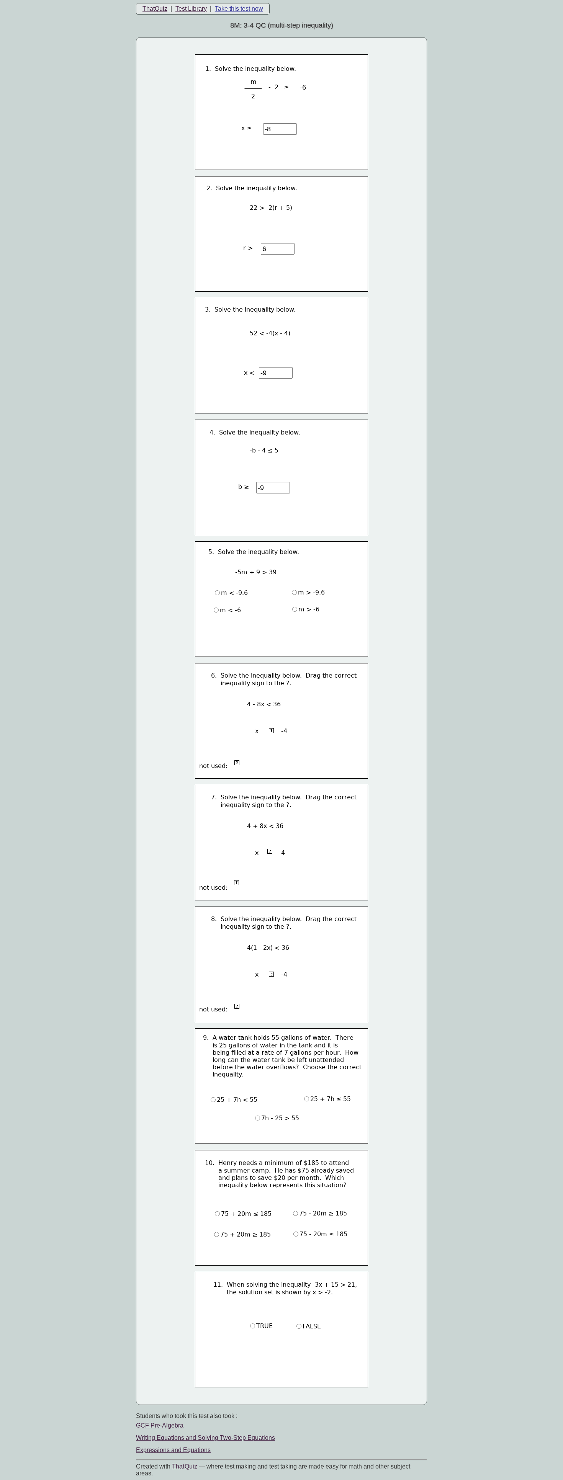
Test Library (191, 8)
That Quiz (184, 1466)
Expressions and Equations (173, 1450)
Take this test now (239, 8)
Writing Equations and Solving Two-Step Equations (205, 1437)
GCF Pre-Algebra (159, 1425)
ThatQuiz (154, 8)
